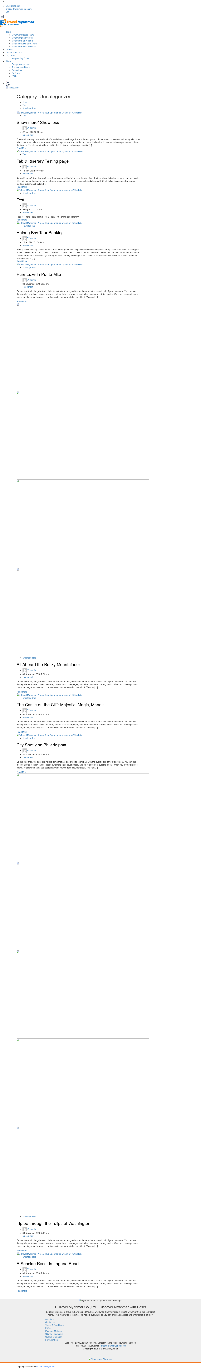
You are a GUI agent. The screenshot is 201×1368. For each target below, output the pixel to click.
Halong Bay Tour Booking (40, 232)
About (8, 61)
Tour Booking (29, 225)
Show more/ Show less (38, 122)
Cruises (9, 49)
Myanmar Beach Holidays (24, 46)
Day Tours (10, 55)
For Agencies (51, 1339)
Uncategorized (29, 107)
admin (31, 127)
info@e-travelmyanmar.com (19, 8)
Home (25, 102)
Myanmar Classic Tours (23, 34)
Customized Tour (14, 52)
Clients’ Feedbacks (54, 1333)
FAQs (14, 75)
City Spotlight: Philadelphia (41, 745)
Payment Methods (53, 1330)
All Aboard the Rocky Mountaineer (48, 664)
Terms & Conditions (54, 1325)
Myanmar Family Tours (22, 40)
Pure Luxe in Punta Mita (39, 274)
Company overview (21, 64)
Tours (8, 31)
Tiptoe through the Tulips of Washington (53, 1223)
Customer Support (53, 1336)
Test (24, 104)
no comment (28, 134)
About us (49, 1319)
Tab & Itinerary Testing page (43, 161)
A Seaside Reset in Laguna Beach (49, 1263)
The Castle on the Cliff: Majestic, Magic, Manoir (60, 704)
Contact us (17, 70)
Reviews (16, 73)
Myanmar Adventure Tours (24, 43)
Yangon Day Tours (20, 58)
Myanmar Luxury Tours (22, 37)
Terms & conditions (21, 67)
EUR (8, 11)
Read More (22, 148)
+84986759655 (13, 5)
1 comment (28, 286)
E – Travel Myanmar (45, 1366)
